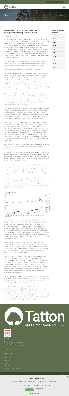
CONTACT (7, 366)
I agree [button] (29, 390)
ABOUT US (7, 358)
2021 (54, 53)
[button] (34, 393)
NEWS (5, 363)
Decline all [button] (39, 390)
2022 (54, 49)
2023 (54, 45)
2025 (54, 38)
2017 (54, 67)
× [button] (67, 376)
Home (56, 15)
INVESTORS (7, 361)
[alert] (34, 385)
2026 (54, 35)
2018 (54, 63)
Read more (42, 382)
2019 (54, 60)
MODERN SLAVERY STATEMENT (13, 369)
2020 (54, 56)
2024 (54, 42)
